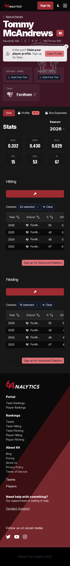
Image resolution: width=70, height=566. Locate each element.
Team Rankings (15, 403)
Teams (10, 421)
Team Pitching (14, 430)
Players (11, 486)
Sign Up (45, 5)
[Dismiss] (66, 46)
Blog (9, 453)
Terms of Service (16, 471)
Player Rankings (16, 407)
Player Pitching (15, 439)
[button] (29, 207)
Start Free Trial (19, 77)
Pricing (10, 458)
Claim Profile (54, 53)
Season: (55, 121)
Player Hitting (14, 435)
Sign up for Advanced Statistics (43, 262)
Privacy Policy (14, 467)
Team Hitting (13, 426)
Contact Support (18, 508)
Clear (49, 206)
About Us (11, 462)
